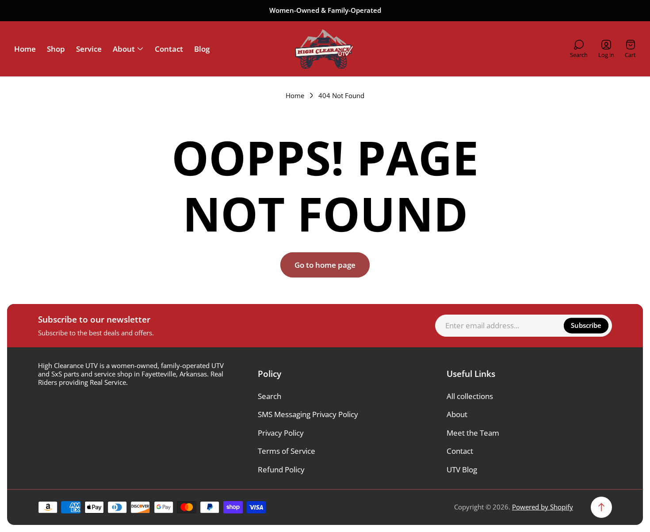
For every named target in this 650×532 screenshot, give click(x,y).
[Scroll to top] (601, 507)
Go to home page (325, 265)
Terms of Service (286, 451)
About (457, 414)
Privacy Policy (281, 433)
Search (269, 396)
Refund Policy (281, 469)
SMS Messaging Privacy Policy (308, 414)
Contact (460, 451)
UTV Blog (462, 469)
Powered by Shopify (542, 506)
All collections (470, 396)
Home (295, 95)
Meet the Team (473, 433)
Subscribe (586, 325)
